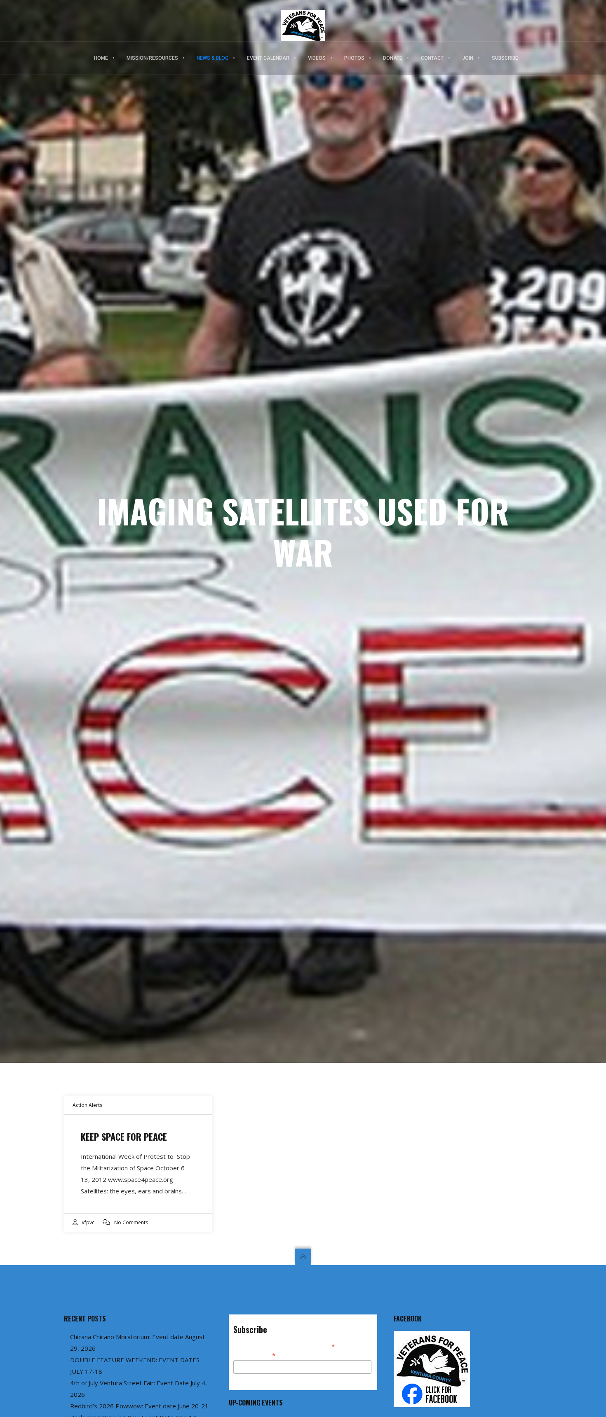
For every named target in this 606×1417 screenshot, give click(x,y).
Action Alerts (87, 1105)
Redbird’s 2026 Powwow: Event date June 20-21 (139, 1406)
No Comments (131, 1222)
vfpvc (88, 1222)
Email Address (254, 1355)
